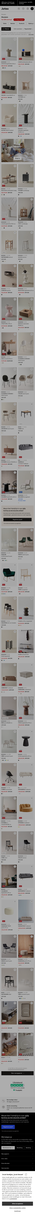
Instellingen (17, 1211)
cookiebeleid (13, 1198)
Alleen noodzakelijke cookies (17, 1208)
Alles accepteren (17, 1203)
